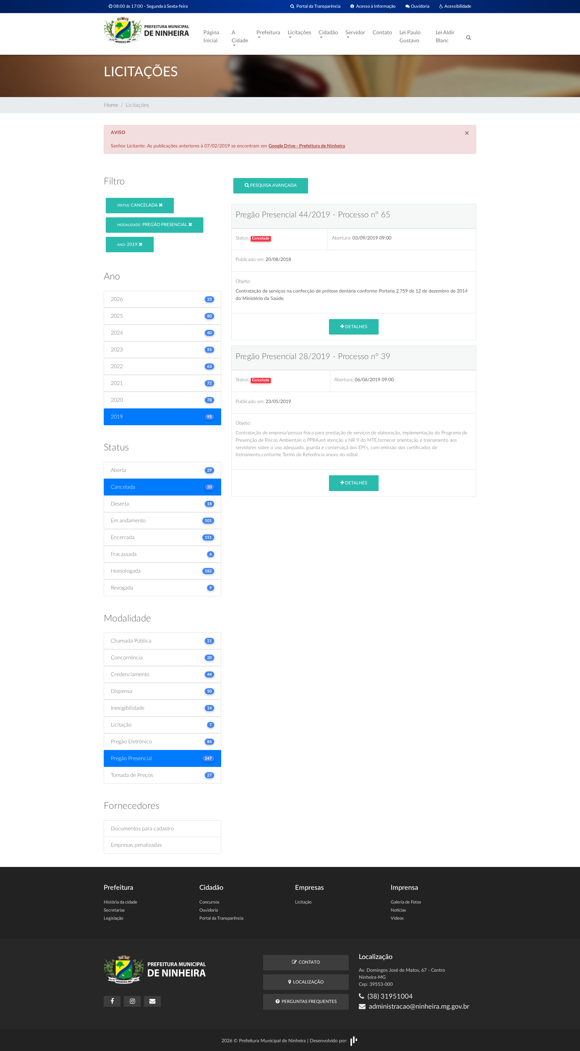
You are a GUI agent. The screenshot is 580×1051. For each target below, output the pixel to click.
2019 (128, 245)
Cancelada (138, 205)
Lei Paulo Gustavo (410, 36)
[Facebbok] (112, 1001)
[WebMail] (152, 1001)
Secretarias (114, 910)
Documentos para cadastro (142, 828)
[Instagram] (132, 1001)
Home (111, 105)
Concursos (209, 902)
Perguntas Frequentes (308, 1002)
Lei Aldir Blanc (445, 36)
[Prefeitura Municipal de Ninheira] (146, 30)
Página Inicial (211, 36)
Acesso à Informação (374, 6)
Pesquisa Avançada (273, 185)
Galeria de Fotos (406, 902)
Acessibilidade (457, 6)
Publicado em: (250, 259)
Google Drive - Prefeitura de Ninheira (307, 146)
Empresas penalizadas (136, 845)
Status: (242, 237)
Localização (307, 982)
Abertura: (341, 237)
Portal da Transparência (317, 6)
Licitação (303, 902)
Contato (382, 32)
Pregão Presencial (152, 225)
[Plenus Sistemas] (354, 1040)
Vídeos (397, 918)
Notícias (398, 910)
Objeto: (243, 281)
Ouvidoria (419, 6)
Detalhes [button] (355, 327)
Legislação (113, 918)
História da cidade (120, 902)
